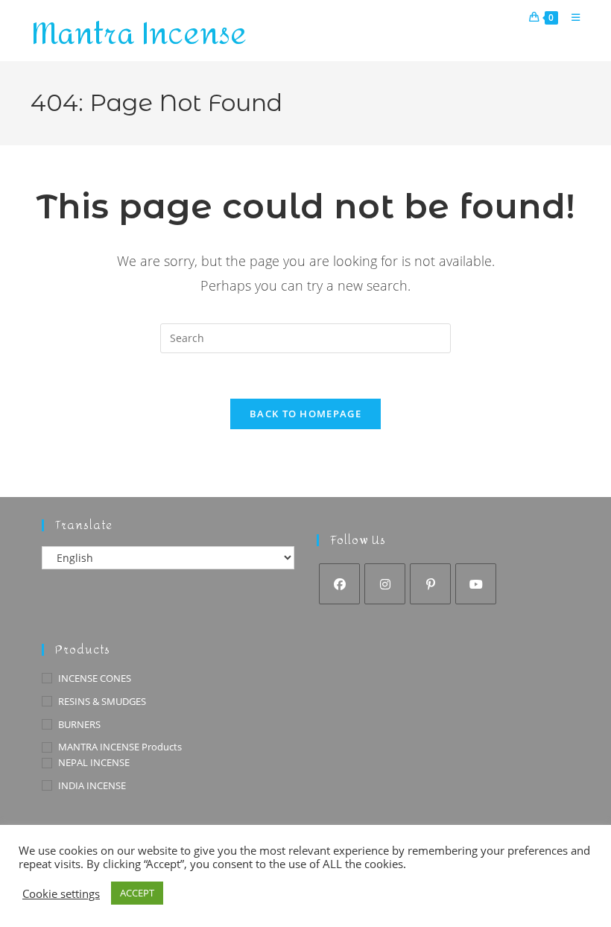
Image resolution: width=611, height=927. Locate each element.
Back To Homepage (305, 413)
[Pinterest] (430, 583)
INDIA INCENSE (92, 785)
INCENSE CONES (94, 678)
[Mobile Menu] (570, 17)
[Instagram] (384, 583)
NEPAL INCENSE (94, 762)
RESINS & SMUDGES (102, 701)
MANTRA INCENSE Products (120, 746)
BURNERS (79, 724)
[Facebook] (339, 583)
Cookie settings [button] (61, 893)
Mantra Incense (139, 34)
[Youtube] (475, 583)
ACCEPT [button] (137, 892)
